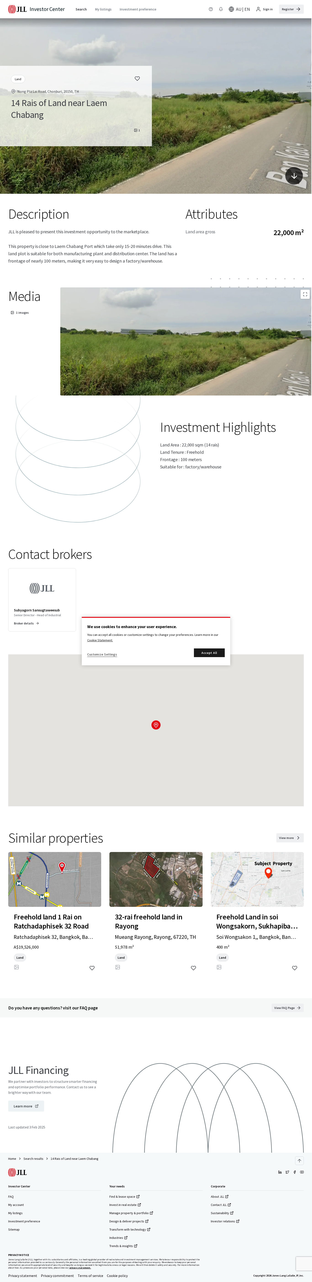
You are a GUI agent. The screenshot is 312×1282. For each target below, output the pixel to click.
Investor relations (223, 1221)
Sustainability (220, 1213)
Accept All (209, 653)
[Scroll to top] (299, 1160)
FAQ (11, 1196)
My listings (15, 1213)
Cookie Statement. (100, 640)
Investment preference (24, 1221)
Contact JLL (219, 1205)
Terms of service (90, 1275)
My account (16, 1205)
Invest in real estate (123, 1205)
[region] (156, 641)
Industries (116, 1238)
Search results (33, 1159)
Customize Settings (102, 654)
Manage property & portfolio (129, 1213)
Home (12, 1159)
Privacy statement (22, 1275)
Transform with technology (127, 1229)
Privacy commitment (57, 1275)
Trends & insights (121, 1246)
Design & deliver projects (126, 1221)
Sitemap (14, 1229)
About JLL (217, 1196)
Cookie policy (117, 1275)
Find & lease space (122, 1196)
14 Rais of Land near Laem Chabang (74, 1159)
